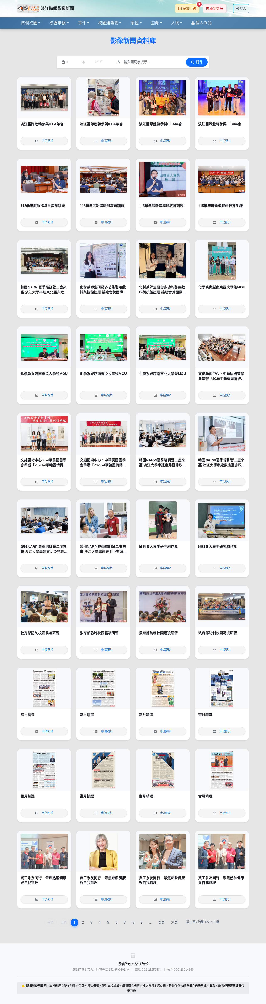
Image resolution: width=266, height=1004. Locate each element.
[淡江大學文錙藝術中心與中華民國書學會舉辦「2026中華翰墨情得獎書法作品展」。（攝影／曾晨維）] (103, 433)
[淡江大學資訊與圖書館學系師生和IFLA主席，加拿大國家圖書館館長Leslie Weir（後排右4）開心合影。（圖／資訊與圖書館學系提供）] (162, 97)
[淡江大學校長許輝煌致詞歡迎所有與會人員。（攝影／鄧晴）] (162, 606)
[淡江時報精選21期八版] (44, 688)
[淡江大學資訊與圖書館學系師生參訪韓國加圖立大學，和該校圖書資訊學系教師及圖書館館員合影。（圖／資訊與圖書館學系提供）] (44, 97)
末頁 (174, 922)
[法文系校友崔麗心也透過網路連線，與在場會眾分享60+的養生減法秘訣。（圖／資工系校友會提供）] (103, 851)
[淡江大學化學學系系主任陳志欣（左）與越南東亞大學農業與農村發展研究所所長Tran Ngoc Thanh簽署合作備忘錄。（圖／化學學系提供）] (44, 347)
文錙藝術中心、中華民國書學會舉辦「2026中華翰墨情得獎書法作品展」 (221, 379)
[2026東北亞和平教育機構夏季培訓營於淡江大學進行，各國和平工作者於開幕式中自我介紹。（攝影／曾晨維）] (44, 520)
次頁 (161, 922)
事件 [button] (82, 23)
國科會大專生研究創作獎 (158, 547)
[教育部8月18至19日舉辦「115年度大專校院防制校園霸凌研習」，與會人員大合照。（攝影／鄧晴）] (221, 606)
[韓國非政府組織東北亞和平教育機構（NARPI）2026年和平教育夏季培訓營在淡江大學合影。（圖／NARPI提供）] (44, 260)
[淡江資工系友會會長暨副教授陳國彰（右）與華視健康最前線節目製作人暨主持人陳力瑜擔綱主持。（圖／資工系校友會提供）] (162, 851)
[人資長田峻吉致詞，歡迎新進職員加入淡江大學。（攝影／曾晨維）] (162, 179)
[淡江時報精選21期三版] (103, 769)
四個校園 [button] (29, 23)
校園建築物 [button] (108, 23)
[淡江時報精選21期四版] (44, 769)
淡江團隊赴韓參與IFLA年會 (42, 124)
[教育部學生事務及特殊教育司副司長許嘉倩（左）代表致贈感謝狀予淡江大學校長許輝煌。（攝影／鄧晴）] (103, 606)
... (150, 922)
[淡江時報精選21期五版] (221, 688)
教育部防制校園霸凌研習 (40, 633)
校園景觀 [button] (57, 23)
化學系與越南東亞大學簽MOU (221, 287)
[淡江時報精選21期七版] (103, 688)
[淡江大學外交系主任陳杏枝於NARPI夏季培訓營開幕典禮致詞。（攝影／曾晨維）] (162, 433)
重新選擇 (216, 8)
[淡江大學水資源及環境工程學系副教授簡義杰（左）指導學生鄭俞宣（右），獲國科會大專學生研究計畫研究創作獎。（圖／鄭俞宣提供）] (162, 520)
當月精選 (28, 715)
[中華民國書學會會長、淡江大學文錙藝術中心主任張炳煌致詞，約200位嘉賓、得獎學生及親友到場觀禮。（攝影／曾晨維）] (221, 347)
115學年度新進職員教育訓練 (43, 206)
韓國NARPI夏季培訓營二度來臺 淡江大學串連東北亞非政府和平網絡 (44, 292)
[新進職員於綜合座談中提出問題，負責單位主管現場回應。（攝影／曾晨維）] (44, 179)
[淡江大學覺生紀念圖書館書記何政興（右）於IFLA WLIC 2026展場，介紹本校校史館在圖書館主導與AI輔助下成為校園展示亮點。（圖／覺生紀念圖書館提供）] (103, 97)
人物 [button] (175, 23)
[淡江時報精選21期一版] (221, 769)
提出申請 (190, 7)
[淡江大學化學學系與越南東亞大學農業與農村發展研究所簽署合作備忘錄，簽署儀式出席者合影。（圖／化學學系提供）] (162, 347)
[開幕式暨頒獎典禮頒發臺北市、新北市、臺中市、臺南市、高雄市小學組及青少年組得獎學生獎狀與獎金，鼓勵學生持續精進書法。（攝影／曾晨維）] (44, 433)
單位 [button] (135, 23)
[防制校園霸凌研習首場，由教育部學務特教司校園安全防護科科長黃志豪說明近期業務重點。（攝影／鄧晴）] (44, 606)
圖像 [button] (155, 23)
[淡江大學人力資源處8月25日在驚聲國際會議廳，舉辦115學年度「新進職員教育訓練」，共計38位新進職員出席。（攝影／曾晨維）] (221, 179)
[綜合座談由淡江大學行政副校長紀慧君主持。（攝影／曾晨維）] (103, 179)
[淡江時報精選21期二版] (162, 769)
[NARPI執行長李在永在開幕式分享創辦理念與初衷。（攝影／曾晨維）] (221, 433)
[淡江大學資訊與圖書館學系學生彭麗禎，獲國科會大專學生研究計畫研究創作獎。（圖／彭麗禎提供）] (221, 520)
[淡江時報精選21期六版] (162, 688)
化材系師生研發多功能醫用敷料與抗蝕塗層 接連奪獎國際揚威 (103, 292)
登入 (243, 8)
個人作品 (204, 23)
